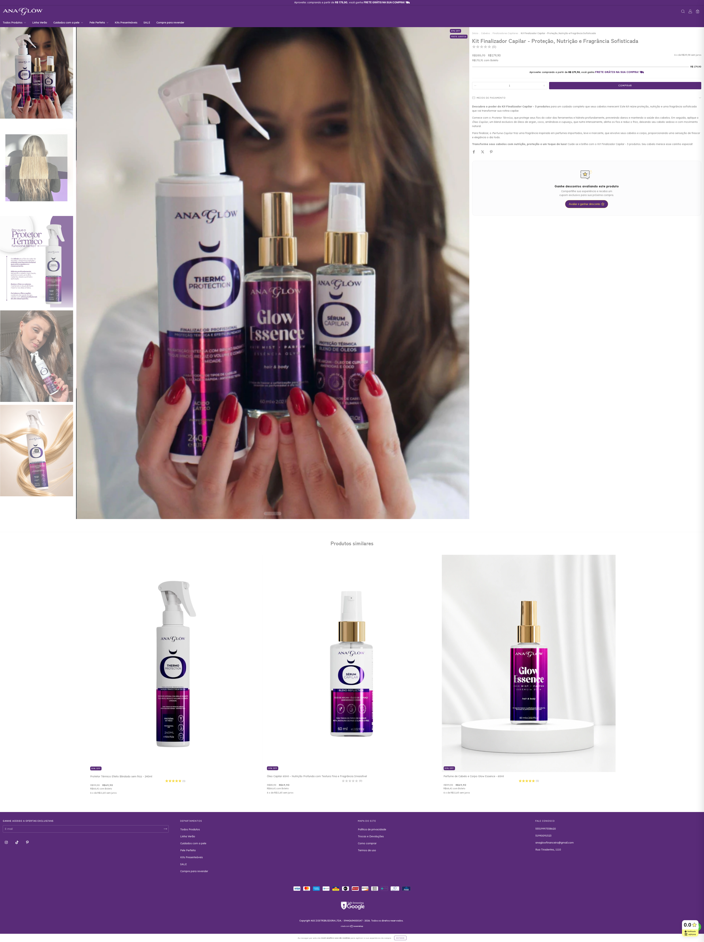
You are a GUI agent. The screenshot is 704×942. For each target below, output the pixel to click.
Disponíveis (335, 456)
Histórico (369, 457)
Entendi (400, 938)
